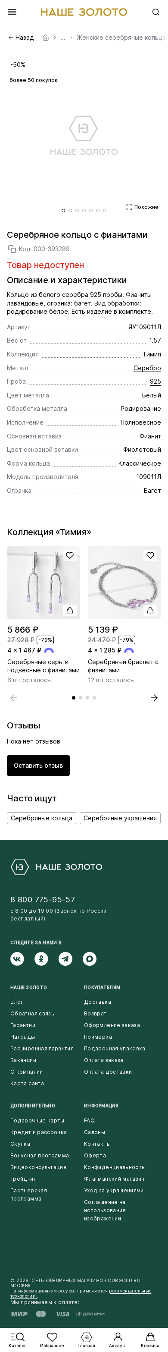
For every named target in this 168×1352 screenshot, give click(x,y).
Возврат (95, 1013)
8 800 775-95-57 (42, 899)
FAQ (89, 1120)
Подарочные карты (37, 1120)
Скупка (20, 1144)
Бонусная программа (39, 1155)
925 (155, 381)
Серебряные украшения (120, 818)
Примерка (98, 1037)
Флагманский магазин (114, 1179)
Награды (22, 1037)
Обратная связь (32, 1013)
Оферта (95, 1155)
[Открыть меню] (12, 12)
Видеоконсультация (38, 1167)
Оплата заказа (104, 1060)
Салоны (94, 1132)
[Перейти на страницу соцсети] (22, 959)
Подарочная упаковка (115, 1048)
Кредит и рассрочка (38, 1132)
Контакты (97, 1144)
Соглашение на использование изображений (105, 1210)
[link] (45, 37)
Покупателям (102, 987)
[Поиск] (156, 12)
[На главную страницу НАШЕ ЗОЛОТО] (56, 867)
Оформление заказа (112, 1025)
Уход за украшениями (114, 1190)
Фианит (150, 436)
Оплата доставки (108, 1071)
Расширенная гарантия (42, 1048)
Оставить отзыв (38, 765)
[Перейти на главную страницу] (84, 12)
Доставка (97, 1002)
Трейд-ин (23, 1179)
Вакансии (23, 1060)
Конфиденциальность (114, 1167)
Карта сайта (27, 1083)
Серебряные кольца (41, 818)
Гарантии (22, 1025)
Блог (16, 1002)
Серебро (147, 368)
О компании (26, 1071)
